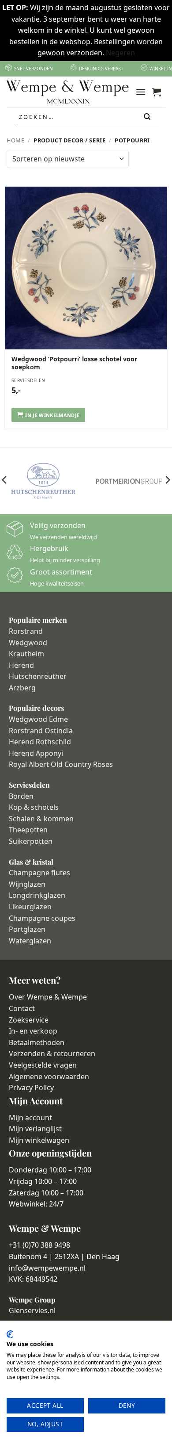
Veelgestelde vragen (43, 1065)
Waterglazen (30, 941)
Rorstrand (26, 631)
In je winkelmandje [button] (52, 415)
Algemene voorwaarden (49, 1076)
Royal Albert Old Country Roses (61, 764)
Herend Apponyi (36, 753)
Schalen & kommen (41, 819)
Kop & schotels (34, 807)
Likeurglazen (30, 907)
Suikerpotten (30, 841)
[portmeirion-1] (129, 480)
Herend (21, 665)
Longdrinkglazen (37, 895)
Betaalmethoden (36, 1042)
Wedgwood (28, 642)
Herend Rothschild (40, 742)
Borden (21, 796)
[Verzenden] (148, 117)
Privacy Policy (31, 1087)
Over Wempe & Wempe (48, 997)
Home (16, 140)
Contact (22, 1008)
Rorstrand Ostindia (41, 730)
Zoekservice (29, 1020)
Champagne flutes (39, 872)
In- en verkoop (33, 1031)
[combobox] (87, 117)
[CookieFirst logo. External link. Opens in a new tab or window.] (10, 1334)
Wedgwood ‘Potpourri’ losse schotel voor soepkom (74, 363)
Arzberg (22, 688)
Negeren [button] (120, 52)
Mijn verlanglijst (35, 1129)
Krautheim (26, 654)
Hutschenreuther (38, 676)
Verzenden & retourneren (52, 1053)
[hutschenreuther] (43, 481)
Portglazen (27, 929)
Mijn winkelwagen (39, 1140)
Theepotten (28, 830)
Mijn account (30, 1117)
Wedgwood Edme (38, 719)
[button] (140, 92)
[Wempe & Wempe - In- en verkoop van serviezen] (68, 92)
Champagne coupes (42, 918)
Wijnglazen (27, 884)
